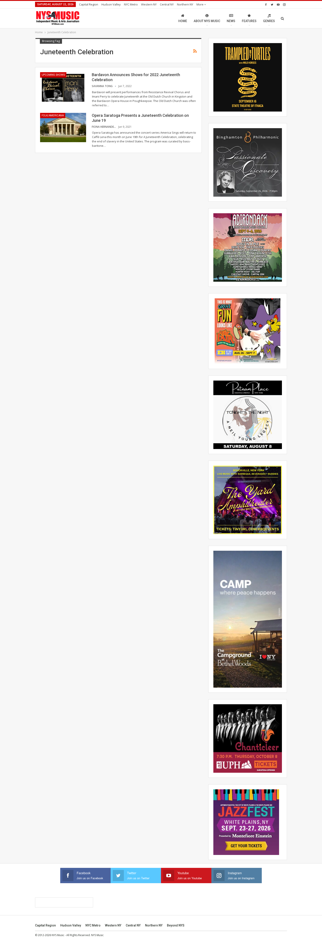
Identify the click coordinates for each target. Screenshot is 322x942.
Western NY (149, 4)
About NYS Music (207, 21)
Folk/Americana (53, 115)
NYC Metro (131, 4)
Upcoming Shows (53, 74)
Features (249, 21)
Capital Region (88, 4)
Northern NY (185, 4)
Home (182, 21)
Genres (269, 21)
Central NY (167, 4)
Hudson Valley (111, 4)
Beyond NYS (175, 925)
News (231, 21)
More (200, 4)
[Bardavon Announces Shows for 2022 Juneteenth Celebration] (63, 86)
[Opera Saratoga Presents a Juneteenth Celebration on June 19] (63, 127)
